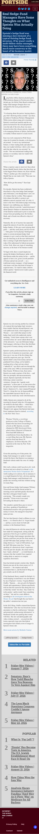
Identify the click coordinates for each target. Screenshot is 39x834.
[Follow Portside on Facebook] (19, 9)
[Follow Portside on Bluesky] (22, 9)
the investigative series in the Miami (17, 597)
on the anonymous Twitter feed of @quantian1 (18, 470)
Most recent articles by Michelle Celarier (17, 630)
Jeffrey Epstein (11, 638)
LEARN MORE (19, 287)
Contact (9, 831)
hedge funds (27, 638)
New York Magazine (10, 57)
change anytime (11, 307)
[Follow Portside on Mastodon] (25, 9)
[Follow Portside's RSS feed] (28, 9)
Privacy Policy (11, 824)
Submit (19, 831)
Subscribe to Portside (19, 644)
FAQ (22, 824)
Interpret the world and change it (7, 814)
